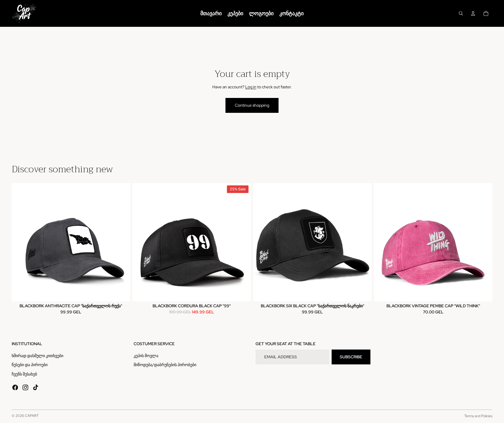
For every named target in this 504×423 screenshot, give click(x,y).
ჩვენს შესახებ (24, 374)
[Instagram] (25, 387)
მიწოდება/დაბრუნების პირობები (165, 364)
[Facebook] (15, 387)
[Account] (473, 13)
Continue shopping (252, 105)
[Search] (460, 13)
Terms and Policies (478, 416)
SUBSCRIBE (351, 356)
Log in (250, 86)
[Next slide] (121, 242)
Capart (31, 415)
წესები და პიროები (30, 364)
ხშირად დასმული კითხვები (37, 355)
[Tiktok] (35, 387)
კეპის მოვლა (146, 355)
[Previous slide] (20, 242)
